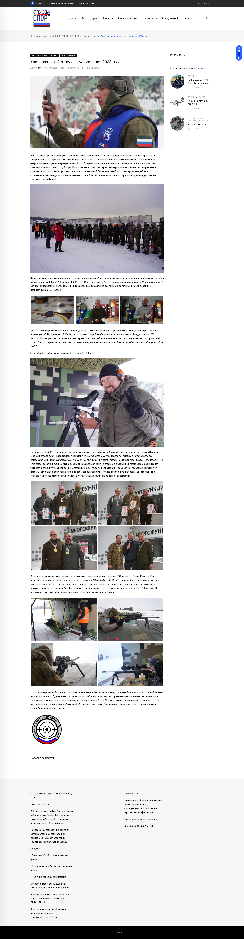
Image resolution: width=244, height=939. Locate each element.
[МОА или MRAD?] (177, 123)
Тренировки (149, 18)
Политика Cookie (132, 793)
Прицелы (107, 18)
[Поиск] (206, 18)
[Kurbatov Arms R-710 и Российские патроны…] (177, 81)
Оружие (72, 18)
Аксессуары (89, 18)
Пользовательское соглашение (140, 819)
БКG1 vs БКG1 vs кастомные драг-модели (67, 3)
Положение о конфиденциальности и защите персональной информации (140, 808)
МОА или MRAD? (197, 124)
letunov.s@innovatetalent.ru (44, 917)
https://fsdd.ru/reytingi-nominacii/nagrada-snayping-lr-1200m (60, 353)
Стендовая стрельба (176, 18)
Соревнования (127, 18)
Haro (40, 68)
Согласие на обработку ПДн (138, 826)
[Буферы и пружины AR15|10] (177, 102)
